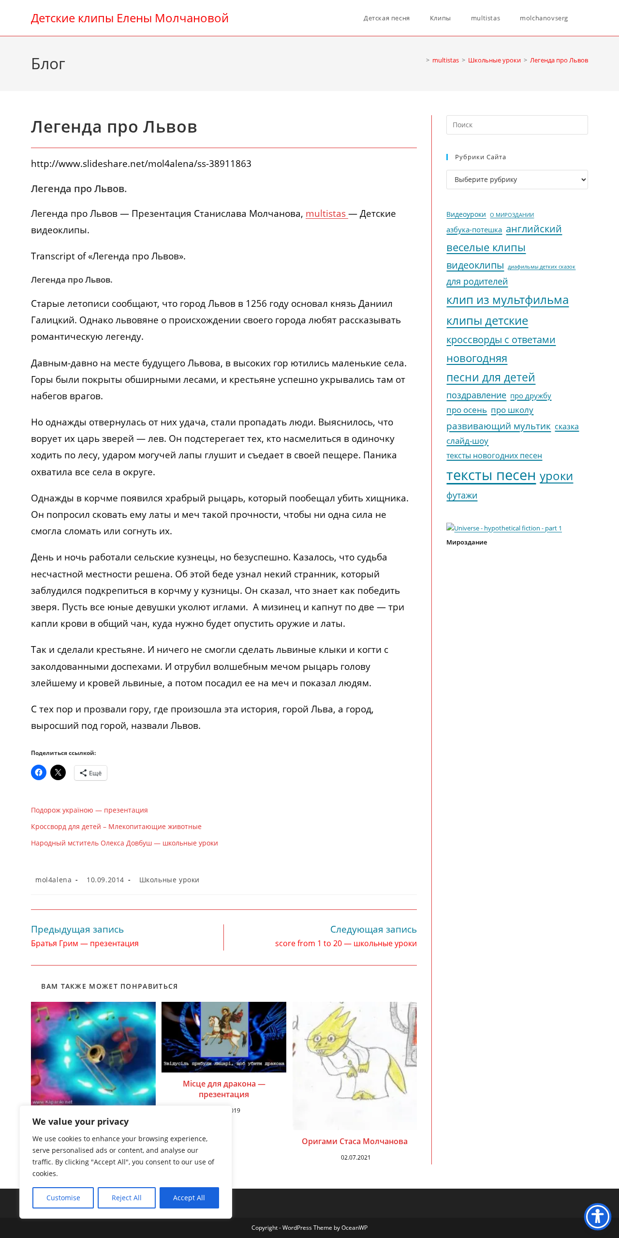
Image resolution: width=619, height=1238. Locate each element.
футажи (461, 495)
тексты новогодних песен (494, 455)
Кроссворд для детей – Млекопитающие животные (116, 826)
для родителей (477, 281)
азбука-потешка (474, 230)
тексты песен (491, 474)
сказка (567, 426)
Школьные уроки (169, 879)
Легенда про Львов (559, 60)
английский (534, 228)
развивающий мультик (498, 426)
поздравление (476, 395)
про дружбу (530, 395)
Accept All (189, 1197)
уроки (556, 475)
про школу (512, 409)
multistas (327, 213)
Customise (63, 1197)
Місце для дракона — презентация (224, 1089)
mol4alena (53, 879)
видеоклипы (475, 265)
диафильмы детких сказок (541, 266)
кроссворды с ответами (501, 339)
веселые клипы (486, 247)
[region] (125, 1162)
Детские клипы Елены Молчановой (130, 18)
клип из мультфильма (507, 299)
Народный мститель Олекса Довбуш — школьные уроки (124, 842)
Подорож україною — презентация (89, 810)
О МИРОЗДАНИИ (512, 214)
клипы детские (487, 320)
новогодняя (476, 358)
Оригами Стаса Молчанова (355, 1141)
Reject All (127, 1197)
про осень (466, 409)
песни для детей (490, 377)
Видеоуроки (466, 214)
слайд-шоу (467, 440)
